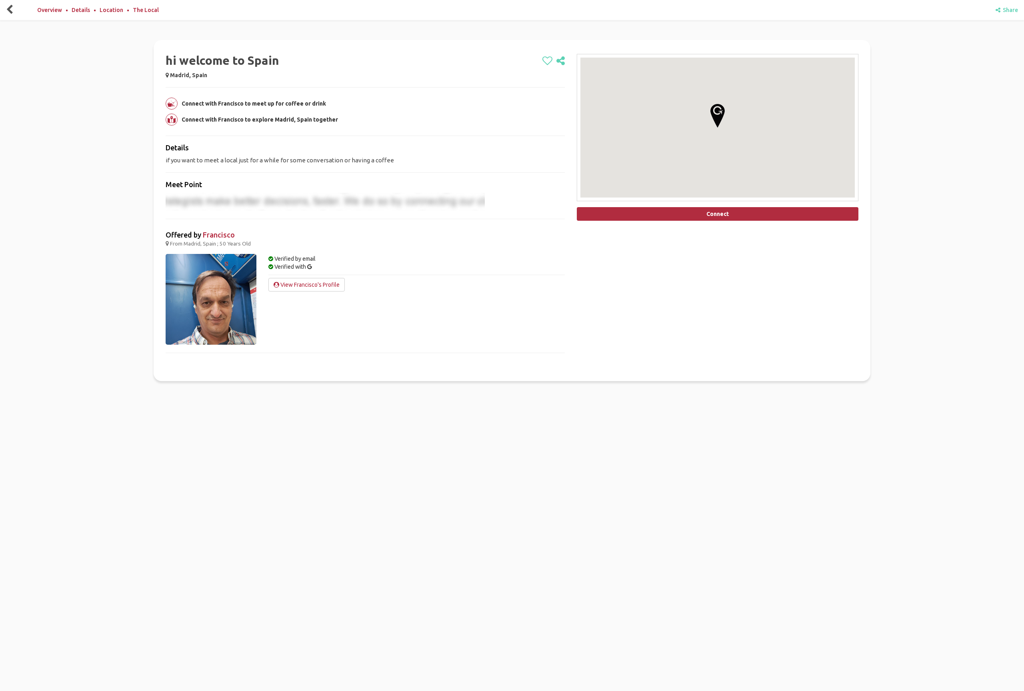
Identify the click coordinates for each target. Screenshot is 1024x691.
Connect (717, 214)
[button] (717, 116)
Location (111, 10)
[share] (560, 61)
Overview (49, 10)
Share (1009, 10)
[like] (547, 61)
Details (81, 10)
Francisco (219, 235)
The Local (146, 10)
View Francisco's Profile (309, 285)
